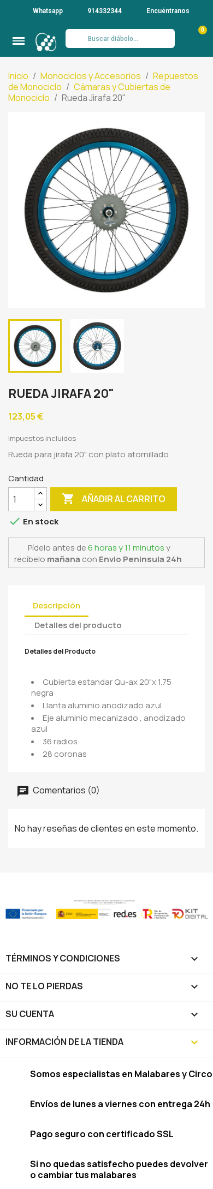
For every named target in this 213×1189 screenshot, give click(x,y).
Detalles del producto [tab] (78, 625)
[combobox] (120, 38)
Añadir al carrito (113, 498)
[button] (18, 41)
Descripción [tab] (56, 605)
